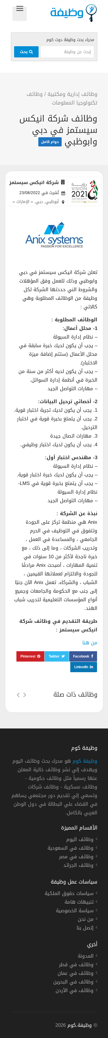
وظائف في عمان (76, 974)
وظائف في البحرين (73, 982)
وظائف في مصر (76, 857)
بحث (24, 52)
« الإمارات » (23, 202)
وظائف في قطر (76, 965)
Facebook (81, 656)
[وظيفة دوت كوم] (62, 13)
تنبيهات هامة (79, 902)
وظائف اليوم (80, 840)
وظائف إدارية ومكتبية (72, 94)
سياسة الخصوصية (75, 911)
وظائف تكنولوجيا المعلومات (61, 98)
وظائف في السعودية (71, 849)
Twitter (54, 656)
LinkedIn (81, 667)
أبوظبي (52, 202)
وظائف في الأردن (75, 991)
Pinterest (27, 656)
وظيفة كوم (85, 761)
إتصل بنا (85, 928)
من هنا (89, 642)
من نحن (86, 920)
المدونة (86, 956)
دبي (39, 202)
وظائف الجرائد (78, 866)
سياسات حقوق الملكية (69, 894)
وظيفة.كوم (79, 1025)
